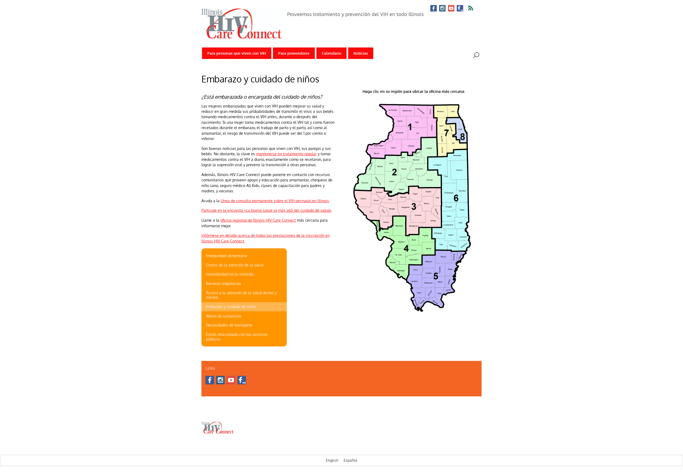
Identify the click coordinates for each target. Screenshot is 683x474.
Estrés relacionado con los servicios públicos (237, 336)
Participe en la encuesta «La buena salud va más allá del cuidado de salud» (266, 210)
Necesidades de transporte (229, 325)
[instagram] (442, 8)
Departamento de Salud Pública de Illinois (297, 412)
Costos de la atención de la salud (234, 265)
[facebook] (433, 8)
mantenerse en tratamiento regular (286, 154)
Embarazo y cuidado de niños (231, 306)
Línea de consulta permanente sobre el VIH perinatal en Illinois (275, 200)
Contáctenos (237, 412)
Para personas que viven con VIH (236, 53)
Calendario (331, 53)
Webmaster (389, 412)
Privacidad (256, 412)
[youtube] (451, 8)
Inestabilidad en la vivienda (229, 274)
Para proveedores (293, 53)
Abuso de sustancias (223, 316)
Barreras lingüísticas (223, 283)
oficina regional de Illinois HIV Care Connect (258, 220)
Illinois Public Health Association (354, 412)
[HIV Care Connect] (241, 37)
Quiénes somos (212, 412)
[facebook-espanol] (460, 8)
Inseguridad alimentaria (226, 255)
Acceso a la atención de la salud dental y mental (241, 295)
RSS (474, 8)
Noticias (361, 53)
